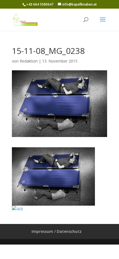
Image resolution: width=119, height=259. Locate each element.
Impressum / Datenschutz (57, 231)
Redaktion (29, 61)
